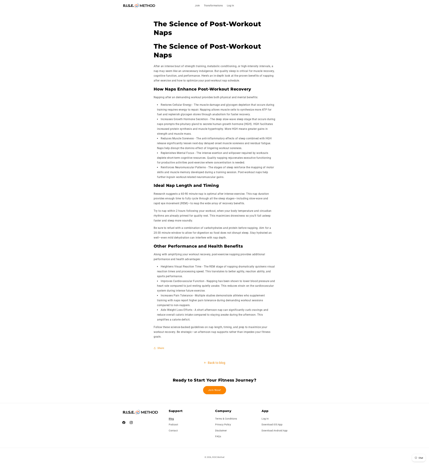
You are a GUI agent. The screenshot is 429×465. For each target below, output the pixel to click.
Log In (265, 418)
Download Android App (275, 430)
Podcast (173, 424)
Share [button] (161, 348)
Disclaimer (221, 430)
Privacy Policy (223, 424)
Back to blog (216, 362)
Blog (171, 418)
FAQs (218, 436)
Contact (173, 430)
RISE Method (218, 457)
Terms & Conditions (226, 418)
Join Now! (214, 390)
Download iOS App (272, 424)
